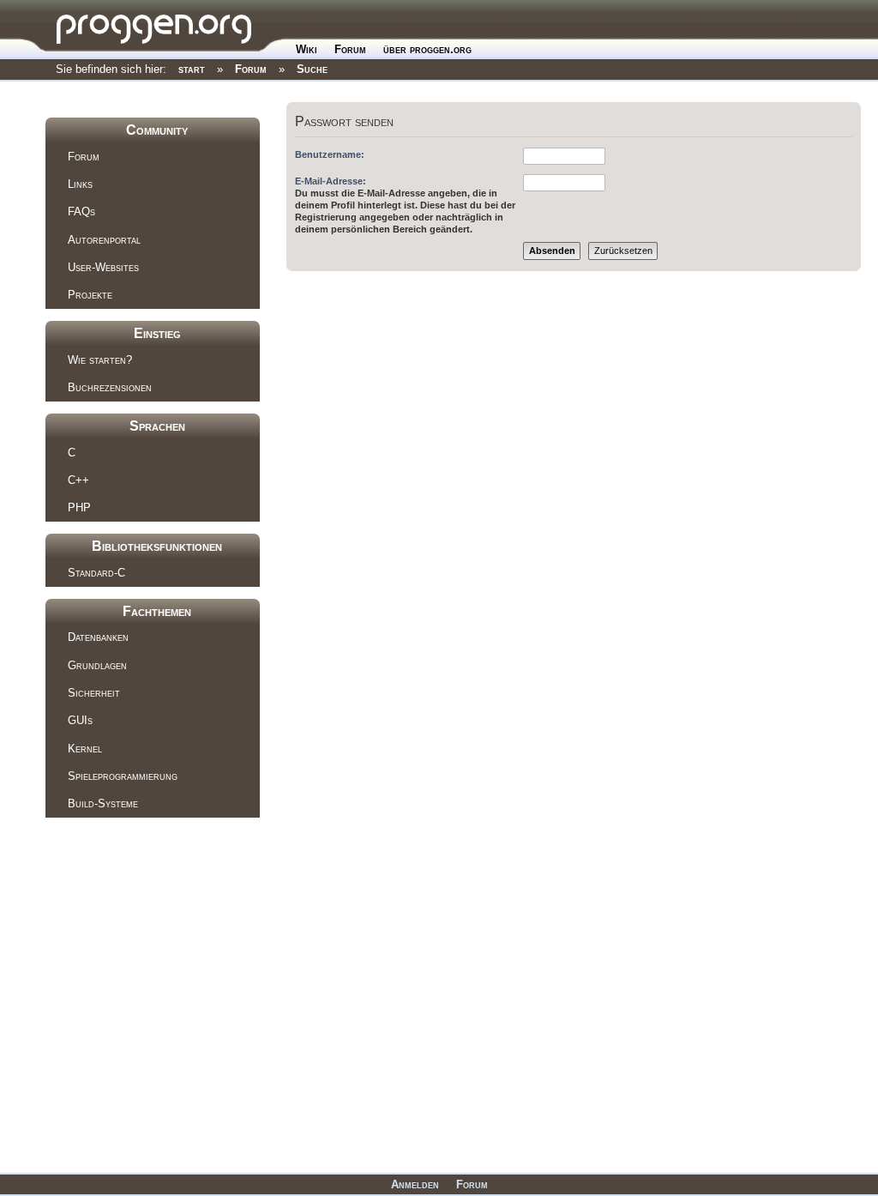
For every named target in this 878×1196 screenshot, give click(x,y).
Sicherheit (94, 692)
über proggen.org (427, 49)
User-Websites (103, 267)
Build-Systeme (103, 803)
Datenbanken (98, 637)
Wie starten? (100, 359)
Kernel (85, 748)
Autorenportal (104, 239)
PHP (79, 507)
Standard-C (96, 572)
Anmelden (415, 1184)
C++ (78, 480)
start (191, 69)
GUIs (80, 720)
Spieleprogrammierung (122, 776)
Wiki (306, 49)
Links (80, 184)
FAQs (81, 211)
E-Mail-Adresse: (330, 181)
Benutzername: (329, 154)
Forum (350, 49)
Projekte (90, 294)
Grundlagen (97, 665)
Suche (312, 69)
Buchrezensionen (110, 387)
